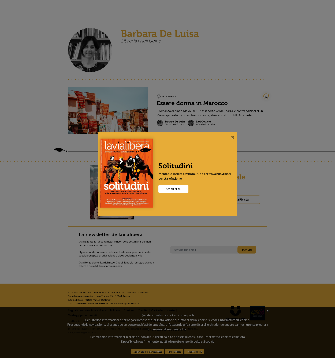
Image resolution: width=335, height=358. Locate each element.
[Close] (232, 137)
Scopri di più (173, 189)
